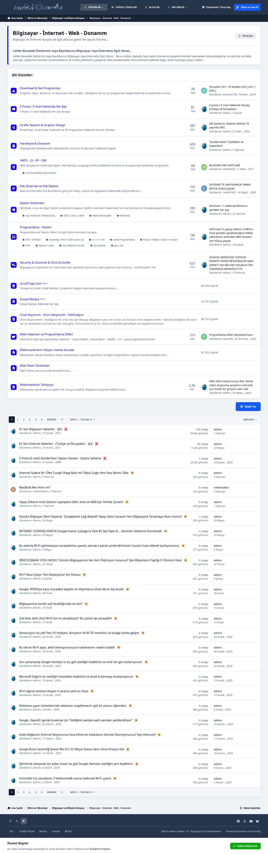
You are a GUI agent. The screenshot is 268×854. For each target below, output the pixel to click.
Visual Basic (99, 245)
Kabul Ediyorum (247, 846)
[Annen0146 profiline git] (204, 91)
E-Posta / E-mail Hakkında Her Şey (43, 106)
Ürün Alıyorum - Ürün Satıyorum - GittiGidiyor (52, 315)
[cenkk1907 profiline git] (204, 188)
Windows (125, 215)
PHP (28, 245)
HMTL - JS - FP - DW (33, 160)
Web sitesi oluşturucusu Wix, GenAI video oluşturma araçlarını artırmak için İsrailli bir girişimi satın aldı (231, 385)
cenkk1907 (229, 192)
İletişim (43, 831)
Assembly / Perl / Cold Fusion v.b (66, 239)
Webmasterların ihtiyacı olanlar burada (47, 350)
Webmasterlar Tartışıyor (37, 384)
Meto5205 (229, 169)
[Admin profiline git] (204, 109)
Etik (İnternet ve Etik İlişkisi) (39, 186)
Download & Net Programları (40, 88)
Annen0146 (230, 94)
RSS (69, 831)
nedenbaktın (40, 491)
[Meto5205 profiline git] (204, 167)
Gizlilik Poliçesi (27, 831)
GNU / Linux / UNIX (73, 215)
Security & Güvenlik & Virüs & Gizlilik (45, 262)
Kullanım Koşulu (100, 849)
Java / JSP (119, 245)
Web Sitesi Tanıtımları (35, 365)
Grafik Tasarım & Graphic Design (42, 125)
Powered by (243, 831)
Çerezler (56, 831)
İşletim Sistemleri (32, 203)
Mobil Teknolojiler (101, 215)
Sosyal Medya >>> (32, 299)
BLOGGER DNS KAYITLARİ (224, 165)
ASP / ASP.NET (33, 239)
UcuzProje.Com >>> (34, 283)
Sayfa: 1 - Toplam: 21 (81, 419)
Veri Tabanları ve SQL (73, 245)
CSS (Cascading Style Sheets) (41, 172)
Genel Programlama (124, 239)
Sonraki (51, 419)
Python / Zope (46, 245)
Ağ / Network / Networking (40, 215)
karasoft (228, 338)
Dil (11, 831)
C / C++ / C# (98, 239)
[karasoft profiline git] (204, 337)
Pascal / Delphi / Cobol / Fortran (160, 239)
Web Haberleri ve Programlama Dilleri (46, 334)
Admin (227, 113)
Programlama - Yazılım (36, 227)
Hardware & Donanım (35, 143)
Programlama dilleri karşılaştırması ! (231, 334)
